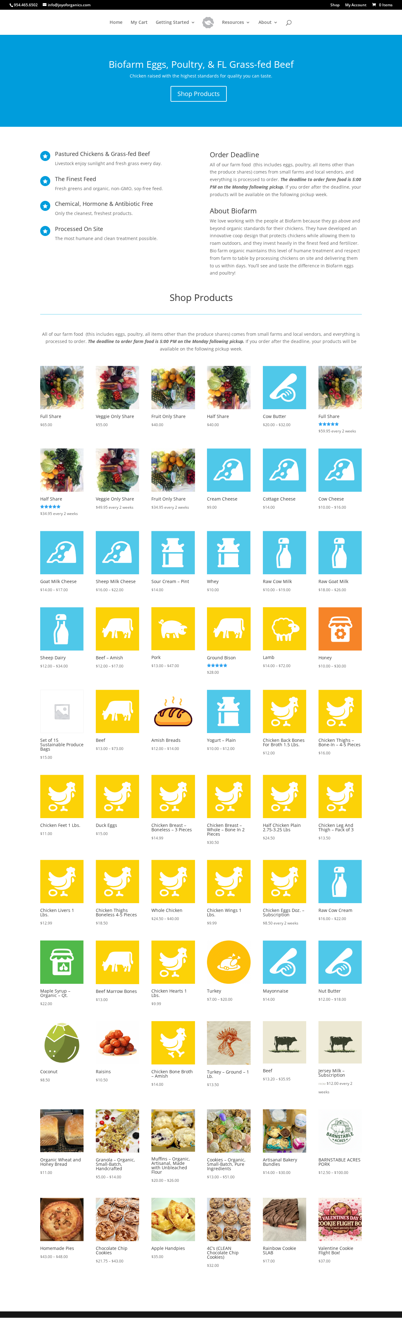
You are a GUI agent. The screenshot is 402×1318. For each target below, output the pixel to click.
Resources (233, 22)
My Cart (139, 22)
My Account (356, 5)
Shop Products (198, 93)
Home (116, 22)
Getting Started (172, 22)
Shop (335, 5)
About (265, 22)
